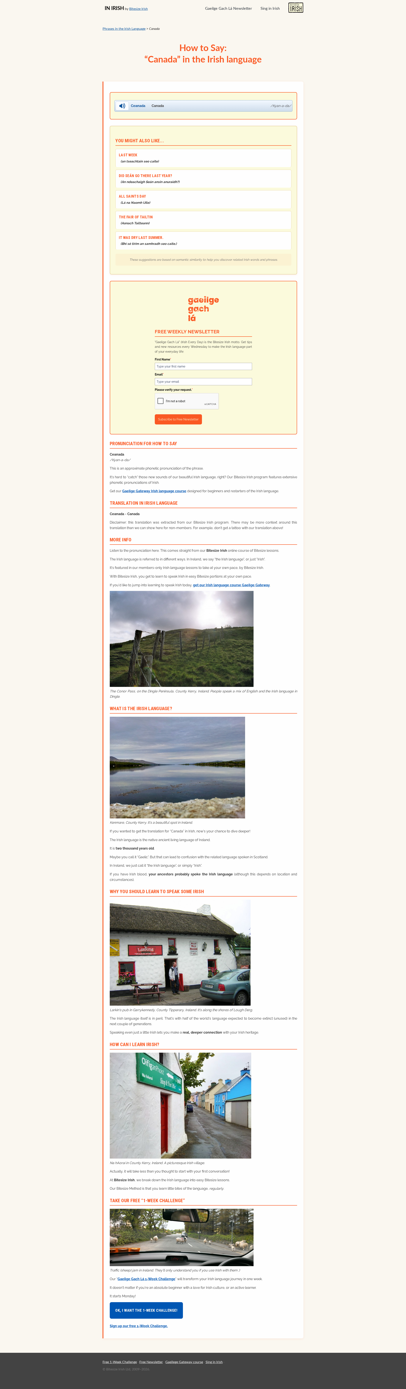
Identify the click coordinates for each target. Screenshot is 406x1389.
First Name (163, 359)
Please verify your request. (174, 389)
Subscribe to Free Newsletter (178, 419)
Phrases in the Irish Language (124, 28)
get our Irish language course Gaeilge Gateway (231, 585)
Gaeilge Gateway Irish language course (154, 491)
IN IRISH (114, 8)
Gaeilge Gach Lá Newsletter (228, 9)
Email (159, 374)
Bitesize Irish (138, 9)
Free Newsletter (151, 1362)
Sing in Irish (270, 9)
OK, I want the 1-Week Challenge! (146, 1310)
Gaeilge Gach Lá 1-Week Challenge (146, 1279)
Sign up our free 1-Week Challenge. (139, 1326)
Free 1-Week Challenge (120, 1362)
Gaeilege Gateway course (184, 1362)
